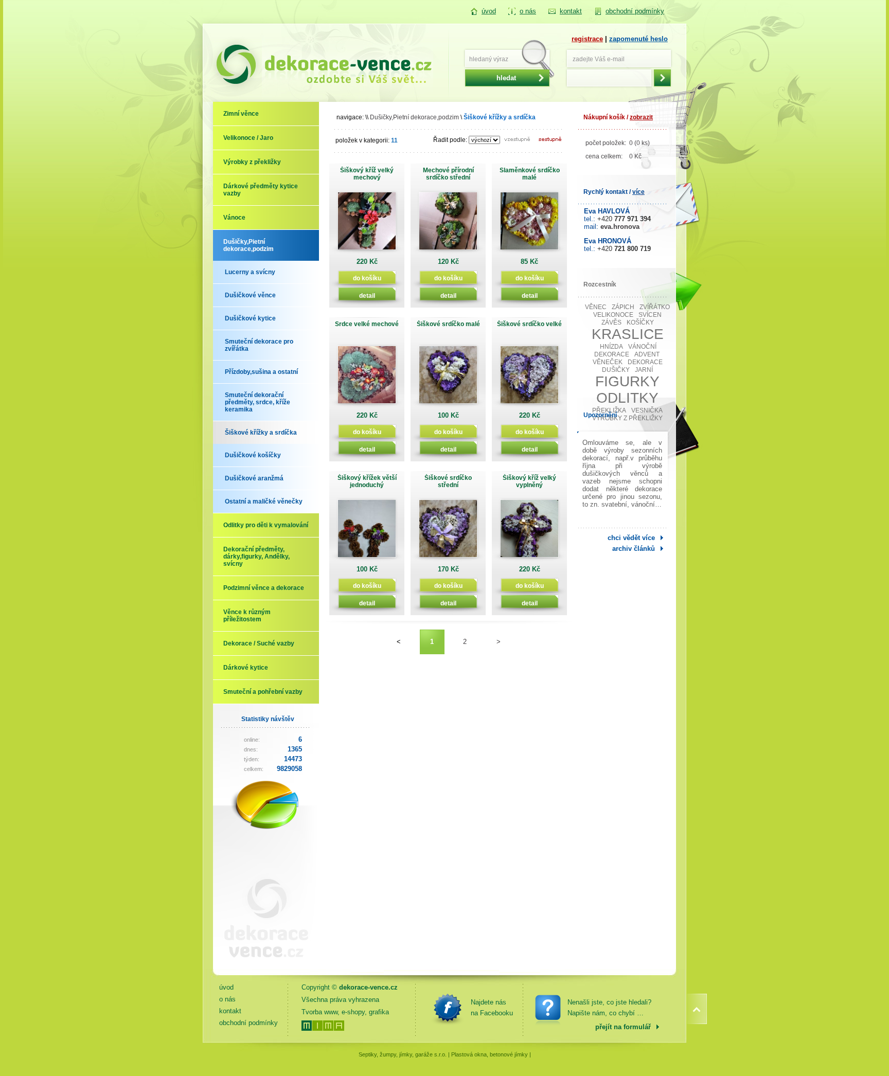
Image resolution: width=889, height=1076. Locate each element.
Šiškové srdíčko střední (448, 481)
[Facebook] (448, 1008)
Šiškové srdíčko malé (448, 324)
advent (647, 354)
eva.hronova (619, 226)
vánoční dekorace (625, 350)
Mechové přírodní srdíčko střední (448, 174)
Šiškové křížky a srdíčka (261, 432)
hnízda (611, 346)
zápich (623, 307)
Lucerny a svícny (250, 272)
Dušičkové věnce (250, 295)
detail (367, 295)
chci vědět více (631, 538)
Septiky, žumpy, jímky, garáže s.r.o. (403, 1054)
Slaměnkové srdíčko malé (530, 174)
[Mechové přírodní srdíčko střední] (448, 224)
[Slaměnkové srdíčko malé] (529, 224)
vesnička (647, 410)
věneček (608, 362)
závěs (611, 322)
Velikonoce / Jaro (248, 137)
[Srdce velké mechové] (367, 378)
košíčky (640, 322)
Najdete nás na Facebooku (492, 1007)
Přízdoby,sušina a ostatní (261, 371)
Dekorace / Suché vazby (258, 643)
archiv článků (633, 548)
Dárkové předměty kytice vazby (260, 190)
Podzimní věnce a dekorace (263, 587)
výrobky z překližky (627, 418)
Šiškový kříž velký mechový (367, 174)
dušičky (616, 369)
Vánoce (234, 217)
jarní (644, 369)
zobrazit (641, 117)
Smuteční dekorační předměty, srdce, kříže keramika (257, 402)
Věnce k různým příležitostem (247, 615)
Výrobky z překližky (252, 162)
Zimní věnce (241, 113)
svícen (650, 314)
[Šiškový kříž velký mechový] (367, 224)
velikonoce (613, 314)
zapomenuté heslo (638, 39)
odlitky (627, 398)
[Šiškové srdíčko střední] (448, 532)
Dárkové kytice (245, 667)
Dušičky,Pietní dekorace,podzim (248, 245)
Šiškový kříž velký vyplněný (529, 481)
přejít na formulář (623, 1027)
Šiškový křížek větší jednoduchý (367, 481)
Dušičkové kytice (250, 318)
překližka (609, 410)
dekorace (645, 362)
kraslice (628, 334)
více (638, 191)
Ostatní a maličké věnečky (264, 501)
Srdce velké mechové (367, 324)
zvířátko (654, 307)
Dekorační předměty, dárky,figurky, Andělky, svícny (256, 556)
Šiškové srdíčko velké (529, 324)
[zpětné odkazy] (262, 965)
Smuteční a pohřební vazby (263, 691)
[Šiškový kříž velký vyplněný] (529, 532)
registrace (587, 39)
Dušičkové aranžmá (254, 478)
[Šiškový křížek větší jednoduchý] (367, 532)
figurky (627, 381)
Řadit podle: (450, 140)
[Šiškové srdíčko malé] (448, 378)
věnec (596, 307)
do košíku (367, 278)
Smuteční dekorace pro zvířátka (259, 345)
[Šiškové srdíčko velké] (529, 378)
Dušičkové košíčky (253, 455)
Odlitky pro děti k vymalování (265, 525)
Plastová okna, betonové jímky (489, 1054)
